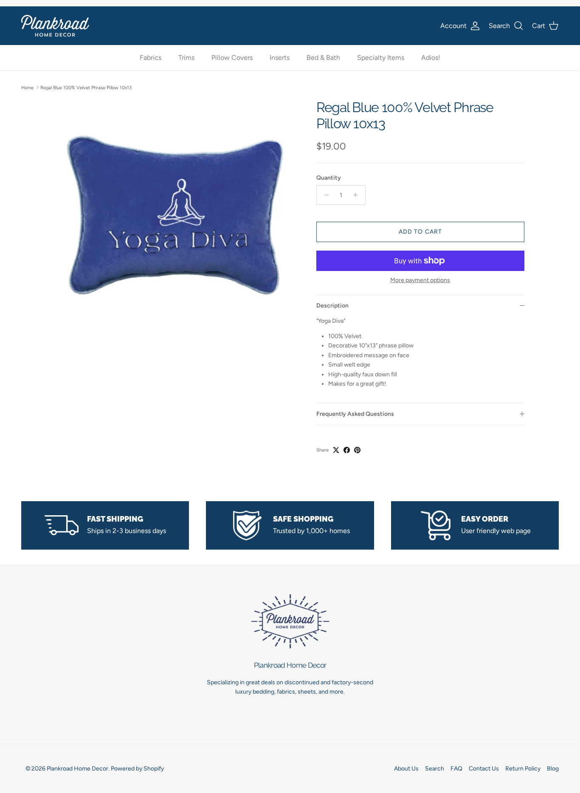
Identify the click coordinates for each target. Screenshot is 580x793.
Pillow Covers (232, 58)
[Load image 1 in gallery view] (177, 220)
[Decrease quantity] (324, 195)
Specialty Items (380, 58)
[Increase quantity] (357, 195)
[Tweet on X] (336, 450)
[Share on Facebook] (346, 450)
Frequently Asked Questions (355, 414)
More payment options (420, 280)
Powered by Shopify (137, 768)
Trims (186, 58)
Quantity (328, 177)
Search (434, 768)
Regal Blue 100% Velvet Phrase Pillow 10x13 (86, 87)
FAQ (456, 768)
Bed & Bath (323, 58)
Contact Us (484, 768)
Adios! (430, 58)
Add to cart (420, 231)
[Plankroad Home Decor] (55, 26)
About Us (406, 768)
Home (27, 87)
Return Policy (523, 768)
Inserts (280, 58)
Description (332, 305)
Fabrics (150, 58)
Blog (553, 768)
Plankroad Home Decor (77, 768)
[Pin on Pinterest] (357, 450)
